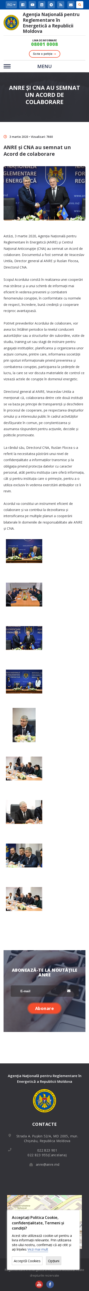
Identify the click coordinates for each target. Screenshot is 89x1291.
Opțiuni (53, 1260)
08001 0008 (44, 44)
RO (10, 5)
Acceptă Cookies (27, 1260)
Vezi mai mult (38, 1249)
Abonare (44, 1008)
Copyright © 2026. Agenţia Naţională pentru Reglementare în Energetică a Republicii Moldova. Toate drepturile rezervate (44, 1270)
